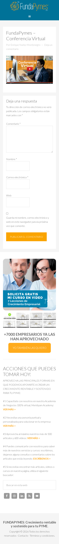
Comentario (13, 123)
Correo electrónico (17, 177)
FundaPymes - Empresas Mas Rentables (29, 6)
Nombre (11, 159)
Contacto (23, 535)
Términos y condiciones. (42, 535)
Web (8, 195)
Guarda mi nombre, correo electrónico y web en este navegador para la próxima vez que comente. (27, 221)
